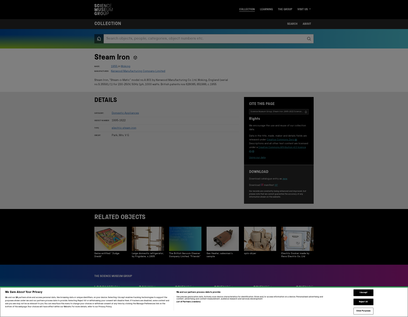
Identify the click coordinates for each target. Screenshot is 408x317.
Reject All (363, 302)
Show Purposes (363, 311)
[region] (204, 302)
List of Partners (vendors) (188, 302)
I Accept (363, 293)
